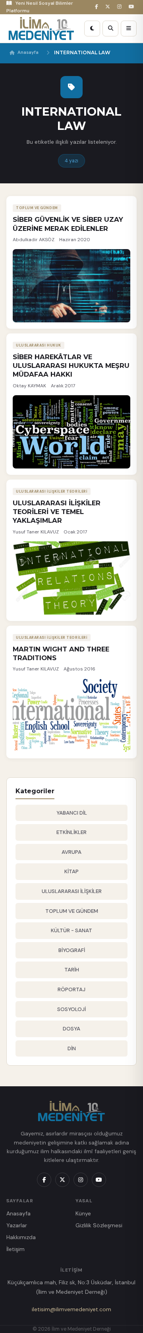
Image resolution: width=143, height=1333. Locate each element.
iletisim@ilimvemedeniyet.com (71, 1309)
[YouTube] (133, 7)
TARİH (71, 969)
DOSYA (71, 1028)
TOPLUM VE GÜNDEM (71, 911)
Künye (83, 1213)
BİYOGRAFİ (71, 950)
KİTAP (71, 871)
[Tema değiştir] (92, 28)
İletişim (15, 1249)
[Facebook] (97, 7)
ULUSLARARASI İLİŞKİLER (72, 891)
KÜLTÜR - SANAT (71, 930)
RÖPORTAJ (71, 989)
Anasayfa (28, 52)
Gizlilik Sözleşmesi (98, 1225)
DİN (72, 1048)
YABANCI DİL (71, 812)
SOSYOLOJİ (71, 1009)
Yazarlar (16, 1225)
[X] (108, 7)
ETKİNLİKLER (71, 832)
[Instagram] (120, 7)
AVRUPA (71, 852)
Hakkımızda (21, 1237)
